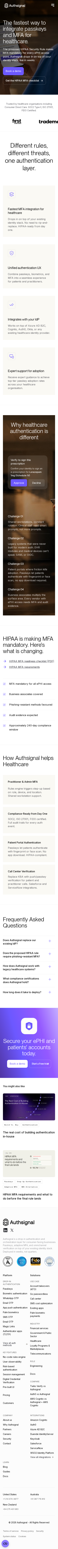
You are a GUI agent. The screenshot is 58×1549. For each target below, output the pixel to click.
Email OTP (8, 1303)
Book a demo (13, 71)
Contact (7, 1443)
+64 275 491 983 (10, 1509)
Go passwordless (39, 1294)
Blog (5, 1466)
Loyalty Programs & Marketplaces (40, 1347)
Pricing (6, 1395)
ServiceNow (36, 1448)
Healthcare (35, 1341)
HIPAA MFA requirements (24, 667)
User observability (12, 1361)
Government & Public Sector (41, 1335)
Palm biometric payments (37, 1314)
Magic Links (9, 1326)
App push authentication (15, 1307)
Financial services (39, 1328)
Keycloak (35, 1438)
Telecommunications (40, 1353)
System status (9, 1536)
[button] (52, 5)
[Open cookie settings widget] (5, 1543)
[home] (14, 5)
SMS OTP (8, 1317)
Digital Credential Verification (11, 1381)
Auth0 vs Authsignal (40, 1394)
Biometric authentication (15, 1293)
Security (7, 1438)
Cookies (22, 1536)
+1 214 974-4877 (10, 1499)
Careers (7, 1434)
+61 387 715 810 (37, 1499)
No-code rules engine (14, 1357)
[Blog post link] (29, 1116)
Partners (7, 1429)
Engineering (36, 1366)
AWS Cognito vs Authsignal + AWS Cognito (39, 1402)
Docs (32, 1374)
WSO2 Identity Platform (42, 1453)
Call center (35, 1298)
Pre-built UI (8, 1387)
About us (7, 1420)
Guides (6, 1471)
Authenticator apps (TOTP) (12, 1333)
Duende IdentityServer (42, 1434)
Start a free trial (40, 1063)
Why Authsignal (11, 1424)
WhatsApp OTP (11, 1298)
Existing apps (37, 1308)
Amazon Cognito (38, 1420)
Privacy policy (27, 1531)
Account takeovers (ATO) (39, 1288)
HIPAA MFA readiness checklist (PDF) (31, 661)
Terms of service (11, 1531)
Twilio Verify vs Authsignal (38, 1388)
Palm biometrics (11, 1312)
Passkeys (8, 1288)
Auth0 (33, 1424)
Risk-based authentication (10, 1368)
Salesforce (35, 1443)
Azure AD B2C (37, 1429)
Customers (8, 1403)
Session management (14, 1374)
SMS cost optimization (41, 1303)
